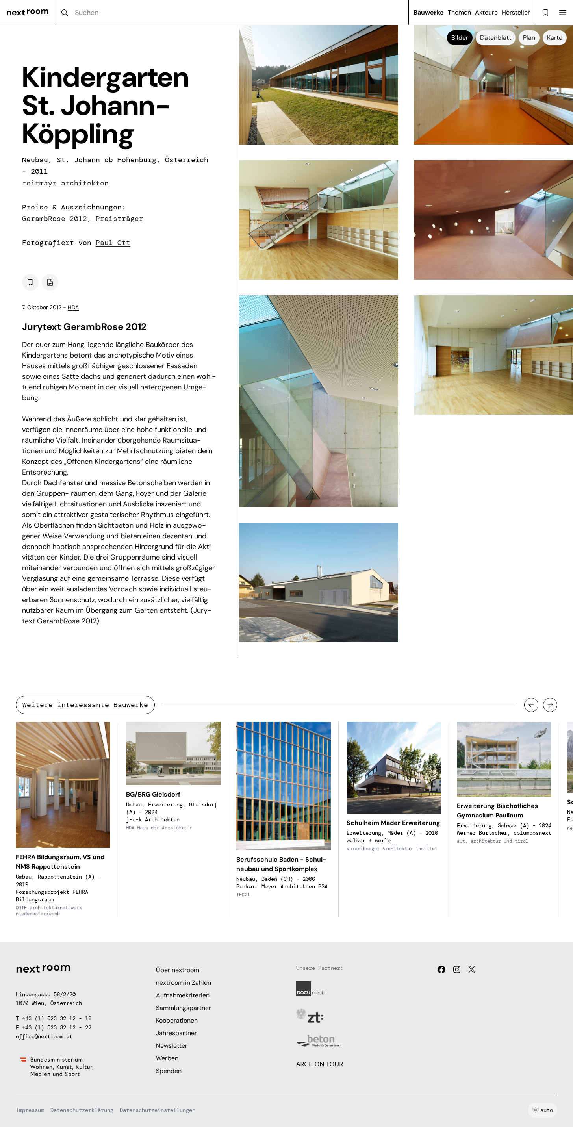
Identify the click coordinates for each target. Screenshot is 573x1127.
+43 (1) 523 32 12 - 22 (56, 1027)
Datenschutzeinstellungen (157, 1110)
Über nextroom (177, 970)
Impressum (30, 1110)
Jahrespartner (176, 1033)
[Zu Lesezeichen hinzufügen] (30, 282)
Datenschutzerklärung (81, 1110)
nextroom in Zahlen (183, 983)
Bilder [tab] (459, 37)
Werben (167, 1058)
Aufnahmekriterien (183, 995)
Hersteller (516, 12)
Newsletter (171, 1046)
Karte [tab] (554, 37)
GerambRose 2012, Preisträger (82, 218)
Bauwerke (429, 12)
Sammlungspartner (183, 1008)
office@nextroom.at (44, 1036)
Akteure (486, 12)
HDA (73, 307)
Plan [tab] (529, 37)
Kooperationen (177, 1020)
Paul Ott (113, 242)
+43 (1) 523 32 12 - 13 (56, 1018)
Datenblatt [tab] (495, 37)
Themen (459, 12)
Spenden (169, 1071)
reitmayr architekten (65, 183)
